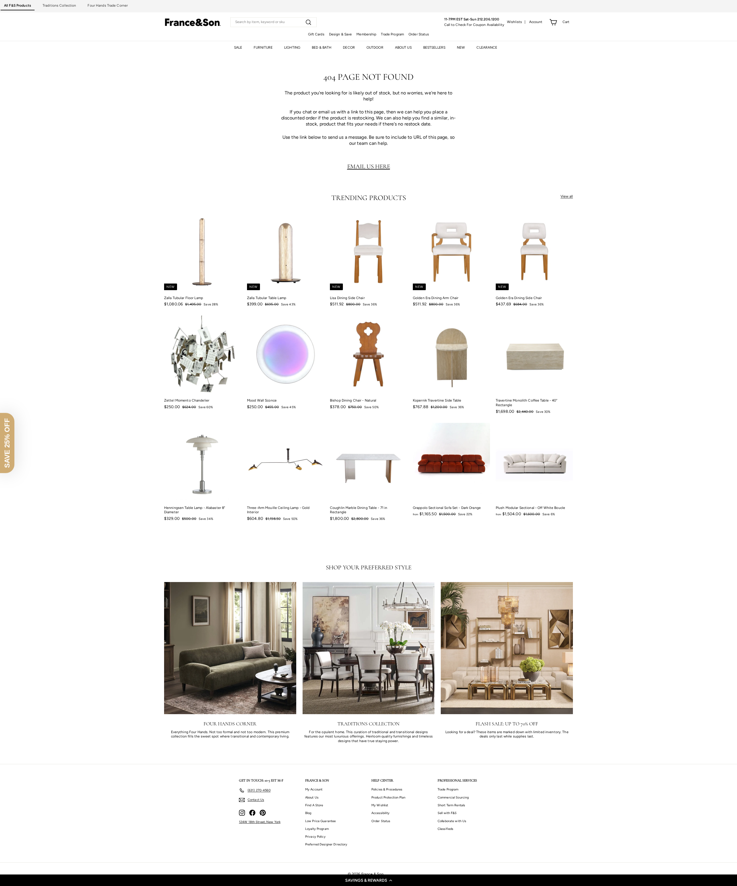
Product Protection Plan (388, 797)
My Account (313, 789)
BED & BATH (321, 47)
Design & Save (340, 34)
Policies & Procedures (386, 789)
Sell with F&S (447, 813)
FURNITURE (263, 47)
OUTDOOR (374, 47)
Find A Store (314, 805)
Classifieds (445, 829)
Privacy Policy (315, 837)
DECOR (349, 47)
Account (536, 22)
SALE (238, 47)
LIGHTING (292, 47)
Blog (308, 813)
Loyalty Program (317, 829)
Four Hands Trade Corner (108, 5)
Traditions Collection (59, 5)
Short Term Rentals (451, 805)
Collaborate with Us (452, 821)
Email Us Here (368, 166)
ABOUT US (403, 47)
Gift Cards (316, 34)
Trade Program (392, 34)
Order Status (419, 34)
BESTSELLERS (434, 47)
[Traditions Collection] (369, 648)
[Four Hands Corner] (230, 648)
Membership (366, 34)
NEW (461, 47)
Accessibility (380, 813)
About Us (311, 797)
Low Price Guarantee (320, 821)
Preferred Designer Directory (326, 844)
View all (567, 196)
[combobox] (273, 22)
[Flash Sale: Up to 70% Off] (507, 648)
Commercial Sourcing (453, 797)
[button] (368, 880)
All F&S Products (17, 5)
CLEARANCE (486, 47)
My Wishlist (379, 805)
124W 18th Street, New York (259, 822)
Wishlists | (516, 22)
